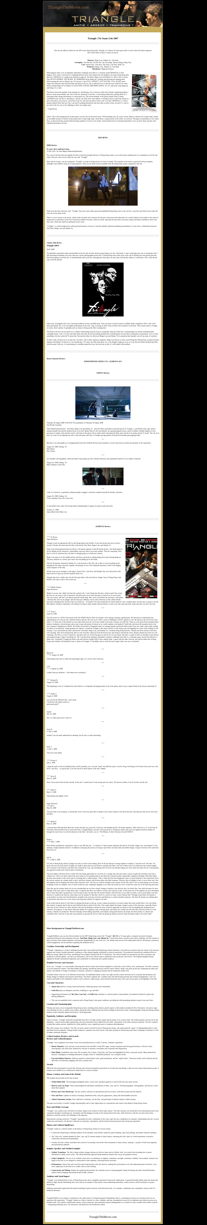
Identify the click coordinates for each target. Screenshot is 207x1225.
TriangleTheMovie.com (68, 7)
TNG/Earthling (107, 117)
